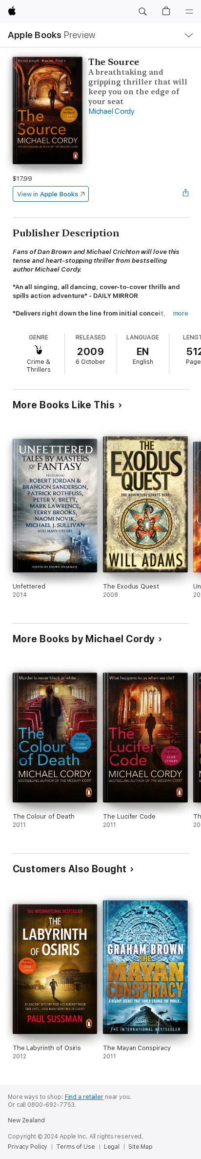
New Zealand (26, 1120)
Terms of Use (75, 1146)
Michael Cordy (111, 111)
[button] (142, 11)
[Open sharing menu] (185, 194)
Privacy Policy (27, 1146)
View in (47, 194)
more (181, 313)
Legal (112, 1146)
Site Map (140, 1146)
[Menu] (189, 11)
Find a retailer (84, 1097)
